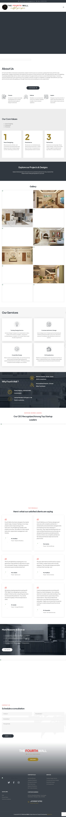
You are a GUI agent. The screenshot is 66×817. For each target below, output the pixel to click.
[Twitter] (9, 782)
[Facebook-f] (14, 782)
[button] (50, 639)
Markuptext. (49, 814)
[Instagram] (18, 782)
